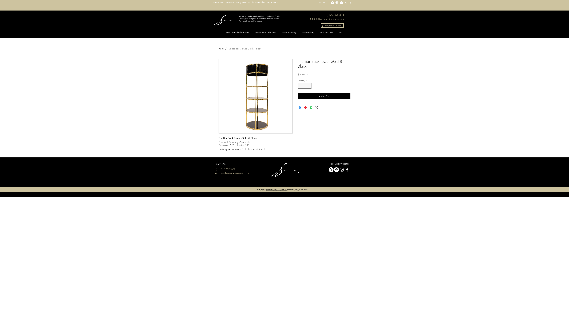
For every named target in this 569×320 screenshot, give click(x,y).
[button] (323, 2)
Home (221, 48)
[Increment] (309, 85)
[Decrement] (300, 85)
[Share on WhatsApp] (311, 107)
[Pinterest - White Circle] (341, 2)
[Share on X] (316, 107)
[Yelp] (336, 2)
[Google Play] (332, 2)
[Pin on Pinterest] (305, 107)
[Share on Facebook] (300, 107)
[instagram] (345, 2)
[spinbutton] (304, 85)
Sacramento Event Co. (276, 189)
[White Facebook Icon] (350, 2)
